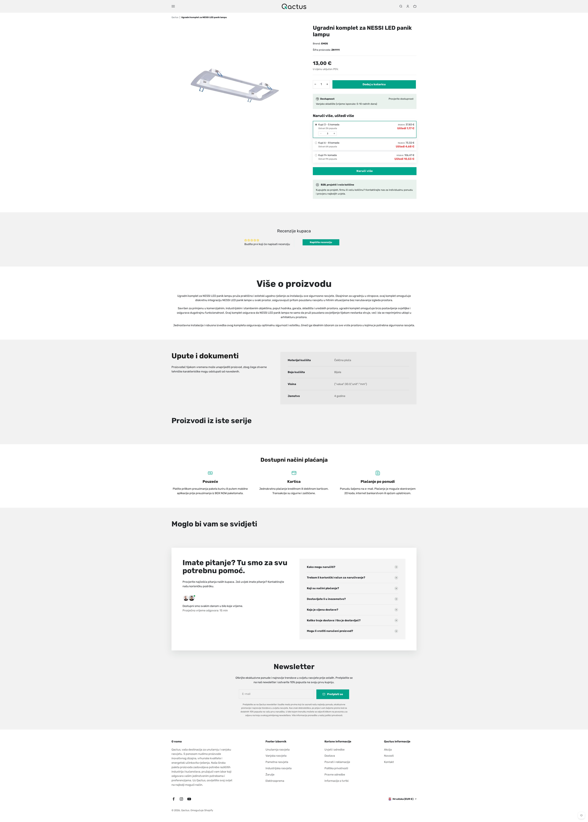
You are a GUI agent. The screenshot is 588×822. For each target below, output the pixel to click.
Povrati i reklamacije (337, 762)
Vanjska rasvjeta (276, 755)
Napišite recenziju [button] (321, 242)
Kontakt (389, 762)
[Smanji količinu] (315, 84)
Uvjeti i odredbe (334, 749)
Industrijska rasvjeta (279, 768)
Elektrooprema (275, 781)
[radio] (365, 129)
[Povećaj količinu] (327, 84)
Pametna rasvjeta (277, 762)
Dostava (329, 755)
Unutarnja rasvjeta (278, 749)
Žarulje (270, 774)
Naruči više (364, 171)
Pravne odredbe (334, 774)
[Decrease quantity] (320, 133)
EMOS (324, 43)
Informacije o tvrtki (336, 781)
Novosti (389, 755)
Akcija (388, 749)
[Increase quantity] (334, 133)
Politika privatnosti (336, 768)
